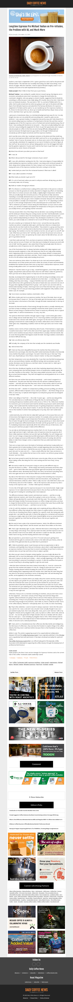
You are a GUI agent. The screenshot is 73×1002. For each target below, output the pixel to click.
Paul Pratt (39, 664)
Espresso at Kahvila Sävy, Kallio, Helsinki (19, 75)
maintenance (53, 662)
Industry (20, 658)
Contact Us (25, 973)
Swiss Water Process (44, 900)
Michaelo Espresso (29, 664)
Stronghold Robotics (14, 900)
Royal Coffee (29, 898)
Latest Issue (28, 982)
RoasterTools (21, 898)
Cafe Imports (38, 891)
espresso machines (34, 662)
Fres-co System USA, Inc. (51, 893)
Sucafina (23, 900)
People (26, 658)
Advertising (41, 973)
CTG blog (61, 635)
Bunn (33, 891)
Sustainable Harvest (32, 900)
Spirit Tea (45, 898)
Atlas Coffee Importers (15, 891)
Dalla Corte (35, 893)
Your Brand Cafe (54, 901)
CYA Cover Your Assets (25, 893)
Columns (12, 658)
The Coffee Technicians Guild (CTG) (19, 641)
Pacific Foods (53, 896)
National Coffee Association (35, 896)
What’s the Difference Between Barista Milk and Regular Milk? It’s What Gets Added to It (35, 819)
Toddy (11, 901)
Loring (15, 896)
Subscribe (33, 973)
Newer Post (58, 672)
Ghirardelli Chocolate (15, 894)
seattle (51, 664)
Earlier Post (14, 672)
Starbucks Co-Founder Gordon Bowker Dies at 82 (24, 810)
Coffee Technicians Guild (30, 635)
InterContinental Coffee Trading (30, 894)
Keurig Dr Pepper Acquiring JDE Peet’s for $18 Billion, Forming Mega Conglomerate (33, 828)
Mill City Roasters (22, 896)
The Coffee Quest (55, 900)
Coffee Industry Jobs (51, 973)
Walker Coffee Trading (43, 901)
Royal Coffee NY (37, 898)
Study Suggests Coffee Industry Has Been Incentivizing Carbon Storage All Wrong (33, 815)
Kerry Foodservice (44, 894)
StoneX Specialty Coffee (55, 898)
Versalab (20, 901)
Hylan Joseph (13, 34)
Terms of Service (44, 998)
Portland (45, 664)
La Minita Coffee (54, 894)
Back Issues (45, 982)
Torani (15, 901)
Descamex (42, 893)
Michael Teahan (18, 664)
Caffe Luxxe (46, 891)
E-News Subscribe (36, 797)
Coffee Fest (53, 891)
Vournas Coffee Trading (30, 901)
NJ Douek (46, 896)
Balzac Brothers (26, 891)
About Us (17, 973)
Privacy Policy (34, 998)
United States (33, 658)
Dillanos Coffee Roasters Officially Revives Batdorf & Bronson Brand (29, 824)
